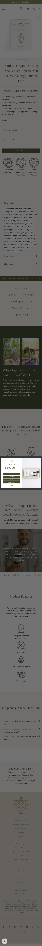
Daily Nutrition (11, 473)
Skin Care (12, 476)
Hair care (11, 479)
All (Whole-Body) (11, 482)
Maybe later (11, 485)
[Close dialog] (40, 459)
